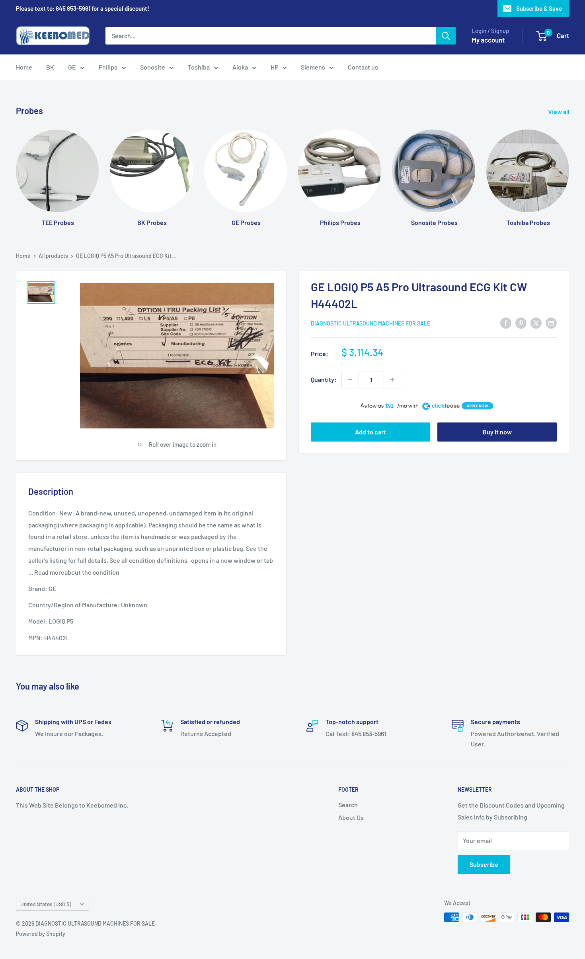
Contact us (363, 67)
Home (24, 67)
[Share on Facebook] (505, 322)
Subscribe (484, 864)
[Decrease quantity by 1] (350, 379)
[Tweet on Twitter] (536, 322)
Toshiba (199, 67)
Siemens (313, 67)
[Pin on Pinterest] (520, 322)
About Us (351, 817)
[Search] (446, 36)
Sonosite (152, 67)
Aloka (240, 67)
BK (50, 67)
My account (488, 40)
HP (274, 67)
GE (72, 67)
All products (53, 255)
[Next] (569, 170)
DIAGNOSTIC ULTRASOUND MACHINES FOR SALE (370, 323)
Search (348, 804)
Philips (108, 67)
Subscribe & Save (539, 8)
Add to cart (370, 432)
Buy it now (497, 432)
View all (559, 111)
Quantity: (324, 379)
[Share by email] (551, 322)
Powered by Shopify (40, 933)
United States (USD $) (45, 904)
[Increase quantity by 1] (392, 379)
